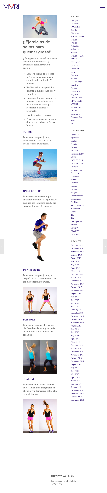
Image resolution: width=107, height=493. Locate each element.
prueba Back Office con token (76, 68)
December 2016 (77, 313)
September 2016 (77, 323)
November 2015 (77, 355)
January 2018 (76, 278)
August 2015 (76, 364)
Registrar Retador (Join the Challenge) (76, 78)
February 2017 (76, 310)
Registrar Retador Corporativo (75, 88)
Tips (72, 215)
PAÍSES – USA (77, 56)
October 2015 (76, 358)
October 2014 (76, 397)
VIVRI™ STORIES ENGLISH (75, 231)
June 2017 (75, 300)
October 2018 (76, 255)
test (72, 124)
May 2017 (75, 303)
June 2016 (75, 332)
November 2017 (77, 284)
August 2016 (76, 326)
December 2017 (77, 281)
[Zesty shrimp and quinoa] (2, 246)
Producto (74, 183)
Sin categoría (76, 199)
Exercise (74, 150)
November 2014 (77, 394)
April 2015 (75, 377)
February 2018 (76, 274)
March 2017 (75, 307)
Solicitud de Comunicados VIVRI (76, 117)
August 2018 (76, 258)
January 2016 (76, 348)
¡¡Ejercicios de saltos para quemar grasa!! (37, 47)
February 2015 (76, 384)
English (74, 141)
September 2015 (77, 361)
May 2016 (75, 336)
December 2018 (77, 248)
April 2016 (75, 339)
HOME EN (75, 27)
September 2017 (77, 290)
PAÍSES (74, 40)
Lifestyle (74, 167)
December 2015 (77, 352)
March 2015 (75, 381)
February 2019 (76, 245)
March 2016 (75, 342)
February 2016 (76, 345)
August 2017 (76, 294)
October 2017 (76, 287)
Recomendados (77, 196)
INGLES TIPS (77, 160)
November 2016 (77, 316)
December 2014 (77, 390)
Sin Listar (75, 202)
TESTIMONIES (77, 205)
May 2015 (75, 374)
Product (74, 180)
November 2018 (77, 252)
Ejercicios (75, 134)
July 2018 (75, 261)
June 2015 (75, 371)
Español (74, 144)
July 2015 (75, 368)
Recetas (74, 186)
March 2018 (75, 271)
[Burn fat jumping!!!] (105, 246)
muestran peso (76, 170)
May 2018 (75, 265)
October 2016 (76, 319)
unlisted (74, 225)
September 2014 (77, 400)
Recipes (74, 189)
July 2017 (75, 297)
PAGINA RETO (77, 36)
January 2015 (76, 387)
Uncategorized (76, 222)
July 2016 (75, 329)
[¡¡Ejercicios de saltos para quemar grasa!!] (40, 26)
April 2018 (75, 268)
